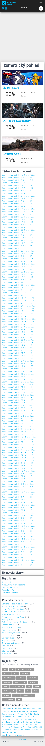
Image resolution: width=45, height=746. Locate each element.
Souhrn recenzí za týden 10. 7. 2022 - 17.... (18, 358)
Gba (35, 691)
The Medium (25, 730)
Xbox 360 (32, 682)
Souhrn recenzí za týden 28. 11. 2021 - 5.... (18, 442)
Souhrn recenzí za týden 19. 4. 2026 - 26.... (18, 219)
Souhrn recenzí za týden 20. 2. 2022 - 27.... (18, 411)
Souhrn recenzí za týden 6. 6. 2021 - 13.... (18, 508)
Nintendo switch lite (25, 669)
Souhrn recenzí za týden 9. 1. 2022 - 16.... (18, 426)
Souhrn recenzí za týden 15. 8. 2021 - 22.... (18, 481)
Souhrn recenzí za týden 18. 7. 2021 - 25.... (18, 492)
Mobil (37, 686)
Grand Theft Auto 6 (21, 725)
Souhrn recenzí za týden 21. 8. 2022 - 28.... (18, 343)
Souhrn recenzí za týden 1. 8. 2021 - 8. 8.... (18, 487)
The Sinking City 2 (8, 614)
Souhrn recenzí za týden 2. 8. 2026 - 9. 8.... (18, 180)
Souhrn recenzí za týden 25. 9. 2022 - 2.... (18, 329)
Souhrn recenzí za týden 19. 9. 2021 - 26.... (18, 468)
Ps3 (5, 686)
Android (21, 678)
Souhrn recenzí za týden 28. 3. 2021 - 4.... (18, 534)
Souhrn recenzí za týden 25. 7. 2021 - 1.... (18, 489)
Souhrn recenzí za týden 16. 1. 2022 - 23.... (18, 424)
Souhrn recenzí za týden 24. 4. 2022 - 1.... (18, 387)
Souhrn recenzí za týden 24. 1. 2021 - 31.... (18, 557)
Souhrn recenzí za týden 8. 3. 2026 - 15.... (18, 235)
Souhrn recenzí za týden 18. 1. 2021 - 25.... (18, 560)
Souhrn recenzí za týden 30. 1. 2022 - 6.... (18, 419)
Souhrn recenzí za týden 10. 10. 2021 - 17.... (19, 460)
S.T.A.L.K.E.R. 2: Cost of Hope (13, 612)
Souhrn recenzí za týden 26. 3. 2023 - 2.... (18, 261)
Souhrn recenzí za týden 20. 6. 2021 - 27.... (18, 502)
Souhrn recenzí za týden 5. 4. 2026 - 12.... (18, 225)
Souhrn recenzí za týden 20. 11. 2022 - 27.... (19, 309)
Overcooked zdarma (10, 587)
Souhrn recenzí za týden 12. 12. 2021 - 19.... (19, 437)
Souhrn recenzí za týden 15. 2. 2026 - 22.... (18, 243)
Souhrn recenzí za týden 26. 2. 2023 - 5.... (18, 272)
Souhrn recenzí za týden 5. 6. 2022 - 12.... (18, 371)
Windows (25, 673)
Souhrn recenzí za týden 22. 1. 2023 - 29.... (18, 285)
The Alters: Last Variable (11, 643)
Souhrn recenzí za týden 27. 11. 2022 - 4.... (18, 306)
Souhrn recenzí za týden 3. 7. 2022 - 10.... (18, 361)
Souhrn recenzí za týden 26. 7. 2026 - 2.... (18, 183)
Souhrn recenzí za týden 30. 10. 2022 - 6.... (18, 316)
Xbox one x (32, 678)
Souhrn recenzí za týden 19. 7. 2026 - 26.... (18, 185)
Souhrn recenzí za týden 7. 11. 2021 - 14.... (18, 450)
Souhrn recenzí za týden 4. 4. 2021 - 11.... (18, 531)
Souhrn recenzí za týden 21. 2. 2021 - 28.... (18, 547)
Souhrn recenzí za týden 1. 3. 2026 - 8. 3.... (18, 238)
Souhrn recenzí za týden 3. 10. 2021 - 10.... (18, 463)
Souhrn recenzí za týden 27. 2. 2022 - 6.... (18, 408)
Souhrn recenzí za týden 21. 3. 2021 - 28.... (18, 536)
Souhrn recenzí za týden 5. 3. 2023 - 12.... (18, 269)
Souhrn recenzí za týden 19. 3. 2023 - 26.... (18, 264)
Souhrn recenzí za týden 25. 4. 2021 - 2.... (18, 523)
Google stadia (28, 695)
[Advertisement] (22, 37)
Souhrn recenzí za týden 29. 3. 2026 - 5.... (18, 227)
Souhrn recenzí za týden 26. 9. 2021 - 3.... (18, 466)
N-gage (6, 695)
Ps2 (24, 682)
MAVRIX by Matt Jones (11, 627)
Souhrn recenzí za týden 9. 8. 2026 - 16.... (18, 178)
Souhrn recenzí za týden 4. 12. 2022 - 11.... (18, 303)
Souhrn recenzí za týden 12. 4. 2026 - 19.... (18, 222)
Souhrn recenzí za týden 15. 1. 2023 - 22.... (18, 288)
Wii (13, 691)
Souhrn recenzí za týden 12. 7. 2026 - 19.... (18, 188)
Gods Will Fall (36, 730)
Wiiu (20, 691)
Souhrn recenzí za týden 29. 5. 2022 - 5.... (18, 374)
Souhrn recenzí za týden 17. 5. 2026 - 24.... (18, 209)
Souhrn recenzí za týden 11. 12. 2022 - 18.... (19, 301)
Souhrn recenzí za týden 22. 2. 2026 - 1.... (18, 240)
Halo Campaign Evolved (11, 633)
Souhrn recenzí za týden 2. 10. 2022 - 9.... (18, 327)
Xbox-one (7, 682)
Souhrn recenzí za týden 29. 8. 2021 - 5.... (18, 476)
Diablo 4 (7, 730)
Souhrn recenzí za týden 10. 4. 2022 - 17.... (18, 392)
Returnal (5, 732)
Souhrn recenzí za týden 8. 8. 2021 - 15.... (18, 484)
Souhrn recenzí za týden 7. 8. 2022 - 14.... (18, 348)
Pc (5, 669)
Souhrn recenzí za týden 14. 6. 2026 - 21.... (18, 199)
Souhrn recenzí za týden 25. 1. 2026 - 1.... (18, 251)
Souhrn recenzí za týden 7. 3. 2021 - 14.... (18, 542)
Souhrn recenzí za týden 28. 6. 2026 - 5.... (18, 193)
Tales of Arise (7, 654)
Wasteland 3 (17, 717)
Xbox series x (8, 699)
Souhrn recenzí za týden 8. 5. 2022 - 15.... (18, 382)
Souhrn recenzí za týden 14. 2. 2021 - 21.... (18, 549)
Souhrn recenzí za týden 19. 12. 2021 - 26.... (19, 434)
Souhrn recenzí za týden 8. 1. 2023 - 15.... (18, 290)
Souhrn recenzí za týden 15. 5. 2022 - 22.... (18, 379)
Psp (29, 686)
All (19, 699)
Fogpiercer (6, 640)
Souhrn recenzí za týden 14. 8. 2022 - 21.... (18, 345)
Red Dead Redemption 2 (20, 711)
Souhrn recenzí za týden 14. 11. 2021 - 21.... (19, 447)
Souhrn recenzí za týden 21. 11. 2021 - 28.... (19, 445)
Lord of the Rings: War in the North (15, 604)
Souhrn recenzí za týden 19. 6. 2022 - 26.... (18, 366)
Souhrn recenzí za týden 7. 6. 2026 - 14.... (18, 201)
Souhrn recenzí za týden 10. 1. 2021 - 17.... (18, 563)
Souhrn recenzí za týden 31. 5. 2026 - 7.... (18, 204)
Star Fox (5, 646)
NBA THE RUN (7, 648)
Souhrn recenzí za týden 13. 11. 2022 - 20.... (19, 311)
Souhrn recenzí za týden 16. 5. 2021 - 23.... (18, 515)
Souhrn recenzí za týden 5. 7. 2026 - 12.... (18, 191)
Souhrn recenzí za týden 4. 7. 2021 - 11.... (18, 497)
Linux (15, 673)
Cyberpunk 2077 (8, 719)
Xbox (6, 691)
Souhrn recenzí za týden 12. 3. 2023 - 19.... (18, 267)
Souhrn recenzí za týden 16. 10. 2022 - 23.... (19, 322)
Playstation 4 (8, 678)
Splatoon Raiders (8, 635)
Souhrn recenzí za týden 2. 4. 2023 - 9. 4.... (18, 259)
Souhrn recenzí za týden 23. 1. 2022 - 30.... (18, 421)
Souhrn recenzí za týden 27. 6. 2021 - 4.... (18, 500)
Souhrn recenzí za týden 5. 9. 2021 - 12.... (18, 474)
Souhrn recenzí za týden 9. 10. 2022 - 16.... (18, 324)
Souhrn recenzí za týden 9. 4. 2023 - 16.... (18, 256)
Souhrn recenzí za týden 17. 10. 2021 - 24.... (19, 458)
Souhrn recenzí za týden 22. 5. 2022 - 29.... (18, 377)
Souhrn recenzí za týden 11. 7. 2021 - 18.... (18, 494)
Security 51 (6, 620)
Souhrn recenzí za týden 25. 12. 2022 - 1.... (18, 295)
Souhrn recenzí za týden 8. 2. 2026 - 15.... (18, 246)
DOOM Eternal (7, 709)
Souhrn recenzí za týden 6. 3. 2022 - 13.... (18, 405)
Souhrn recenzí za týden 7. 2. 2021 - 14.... (18, 552)
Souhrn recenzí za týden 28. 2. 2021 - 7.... (18, 544)
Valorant (13, 732)
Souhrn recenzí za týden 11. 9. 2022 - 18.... (18, 335)
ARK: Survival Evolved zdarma (13, 585)
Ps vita (16, 695)
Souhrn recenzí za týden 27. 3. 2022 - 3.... (18, 398)
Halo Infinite (17, 722)
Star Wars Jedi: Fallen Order (25, 709)
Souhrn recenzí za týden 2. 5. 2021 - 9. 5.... (18, 521)
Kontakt (6, 741)
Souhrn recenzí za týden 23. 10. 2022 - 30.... (19, 319)
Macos (6, 673)
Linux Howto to (8, 735)
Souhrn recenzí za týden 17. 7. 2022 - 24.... (18, 356)
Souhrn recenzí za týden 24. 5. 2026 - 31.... (18, 206)
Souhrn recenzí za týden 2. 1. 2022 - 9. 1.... (18, 429)
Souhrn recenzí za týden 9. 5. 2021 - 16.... (18, 518)
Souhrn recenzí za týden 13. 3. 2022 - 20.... (18, 403)
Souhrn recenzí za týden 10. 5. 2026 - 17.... (18, 212)
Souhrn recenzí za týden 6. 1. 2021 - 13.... (18, 565)
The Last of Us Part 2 (31, 717)
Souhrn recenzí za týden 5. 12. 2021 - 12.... (18, 439)
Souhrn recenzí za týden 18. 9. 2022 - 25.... (18, 332)
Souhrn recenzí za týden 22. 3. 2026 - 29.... (18, 230)
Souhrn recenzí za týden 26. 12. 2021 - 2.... (18, 432)
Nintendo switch (17, 686)
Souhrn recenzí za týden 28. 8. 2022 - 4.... (18, 340)
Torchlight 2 (6, 582)
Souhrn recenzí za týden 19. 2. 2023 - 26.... (18, 274)
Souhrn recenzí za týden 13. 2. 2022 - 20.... (18, 413)
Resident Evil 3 (23, 714)
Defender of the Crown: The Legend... (16, 622)
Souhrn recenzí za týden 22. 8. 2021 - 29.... (18, 479)
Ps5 (16, 682)
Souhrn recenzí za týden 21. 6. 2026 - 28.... (18, 196)
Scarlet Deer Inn (8, 625)
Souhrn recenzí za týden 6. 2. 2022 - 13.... (18, 416)
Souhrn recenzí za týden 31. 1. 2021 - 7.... (18, 555)
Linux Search (19, 735)
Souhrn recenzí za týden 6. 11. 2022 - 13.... (18, 314)
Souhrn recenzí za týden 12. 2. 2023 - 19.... (18, 277)
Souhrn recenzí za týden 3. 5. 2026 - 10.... (18, 214)
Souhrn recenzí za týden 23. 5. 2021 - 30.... (18, 513)
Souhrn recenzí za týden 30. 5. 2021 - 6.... (18, 510)
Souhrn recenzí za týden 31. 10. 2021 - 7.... (18, 453)
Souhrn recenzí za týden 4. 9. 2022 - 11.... (18, 337)
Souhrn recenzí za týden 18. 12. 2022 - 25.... (19, 298)
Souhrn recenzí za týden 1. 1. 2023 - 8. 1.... (18, 293)
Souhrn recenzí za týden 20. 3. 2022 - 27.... (18, 400)
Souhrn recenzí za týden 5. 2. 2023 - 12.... (18, 280)
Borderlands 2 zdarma (10, 590)
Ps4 (12, 669)
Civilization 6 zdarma (10, 593)
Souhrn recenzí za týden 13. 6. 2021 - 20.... (18, 505)
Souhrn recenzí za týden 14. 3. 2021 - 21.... (18, 539)
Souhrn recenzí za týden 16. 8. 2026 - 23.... (18, 175)
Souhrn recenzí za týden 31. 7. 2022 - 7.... (18, 350)
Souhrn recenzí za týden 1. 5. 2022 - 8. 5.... (18, 384)
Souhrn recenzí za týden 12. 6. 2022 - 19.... (18, 369)
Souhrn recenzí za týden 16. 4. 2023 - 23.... (18, 254)
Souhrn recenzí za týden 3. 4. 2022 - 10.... (18, 395)
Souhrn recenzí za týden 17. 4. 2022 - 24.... (18, 390)
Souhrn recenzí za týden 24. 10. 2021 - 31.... (19, 455)
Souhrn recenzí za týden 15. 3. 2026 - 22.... (18, 233)
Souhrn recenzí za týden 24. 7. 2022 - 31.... (18, 353)
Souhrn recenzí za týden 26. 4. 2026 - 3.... (18, 217)
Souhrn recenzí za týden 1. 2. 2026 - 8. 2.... (18, 248)
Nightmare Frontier (9, 630)
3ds (28, 691)
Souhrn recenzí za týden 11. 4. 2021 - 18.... (18, 529)
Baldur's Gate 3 (29, 722)
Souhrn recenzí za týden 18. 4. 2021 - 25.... (18, 526)
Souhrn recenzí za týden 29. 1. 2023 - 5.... (18, 282)
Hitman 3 (15, 730)
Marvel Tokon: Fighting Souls (13, 606)
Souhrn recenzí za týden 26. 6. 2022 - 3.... (18, 364)
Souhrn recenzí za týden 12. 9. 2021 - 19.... (18, 471)
